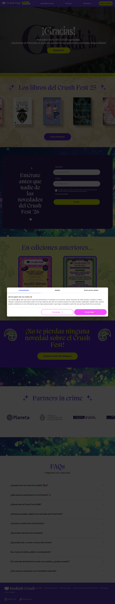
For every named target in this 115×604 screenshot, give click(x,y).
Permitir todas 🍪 (90, 312)
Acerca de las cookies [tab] (91, 290)
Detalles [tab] (57, 290)
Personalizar (56, 312)
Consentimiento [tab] (24, 290)
